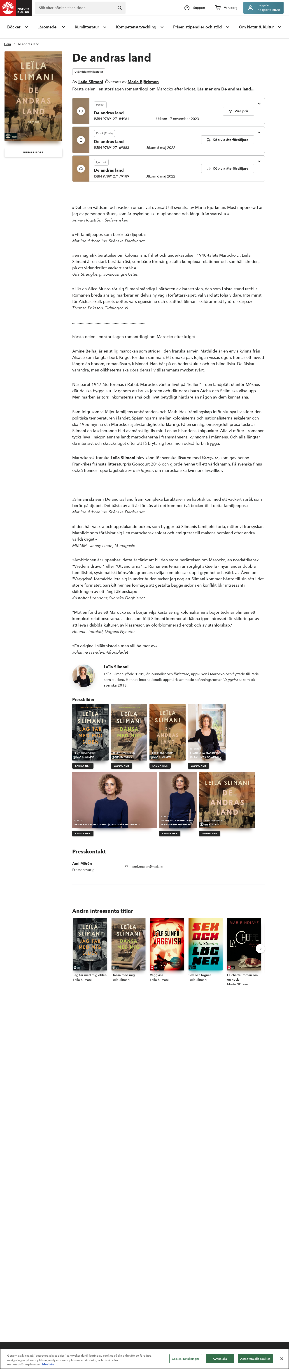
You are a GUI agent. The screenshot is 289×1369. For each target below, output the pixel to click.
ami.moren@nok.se (147, 866)
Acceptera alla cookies (255, 1358)
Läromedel (47, 27)
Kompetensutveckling (136, 27)
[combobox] (80, 8)
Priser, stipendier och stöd (197, 27)
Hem (7, 44)
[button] (33, 152)
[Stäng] (282, 1359)
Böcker (14, 27)
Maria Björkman (143, 81)
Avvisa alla (220, 1358)
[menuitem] (17, 27)
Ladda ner (83, 765)
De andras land (28, 44)
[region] (144, 1359)
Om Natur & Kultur (256, 27)
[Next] (260, 948)
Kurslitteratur (87, 27)
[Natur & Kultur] (16, 8)
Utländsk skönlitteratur (89, 71)
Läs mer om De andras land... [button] (225, 89)
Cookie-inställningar (185, 1358)
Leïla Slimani (90, 81)
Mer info (48, 1364)
